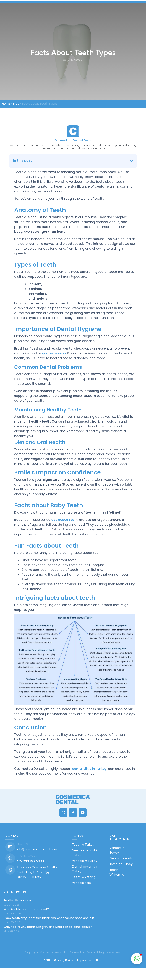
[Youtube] (83, 812)
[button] (131, 161)
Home (6, 104)
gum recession (54, 353)
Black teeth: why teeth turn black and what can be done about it (49, 918)
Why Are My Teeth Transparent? (26, 909)
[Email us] (10, 847)
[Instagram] (63, 812)
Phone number (27, 855)
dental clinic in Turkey (89, 768)
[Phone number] (10, 858)
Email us (22, 844)
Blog (16, 104)
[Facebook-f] (73, 812)
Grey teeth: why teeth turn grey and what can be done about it (48, 927)
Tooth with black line (18, 900)
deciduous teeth (64, 519)
